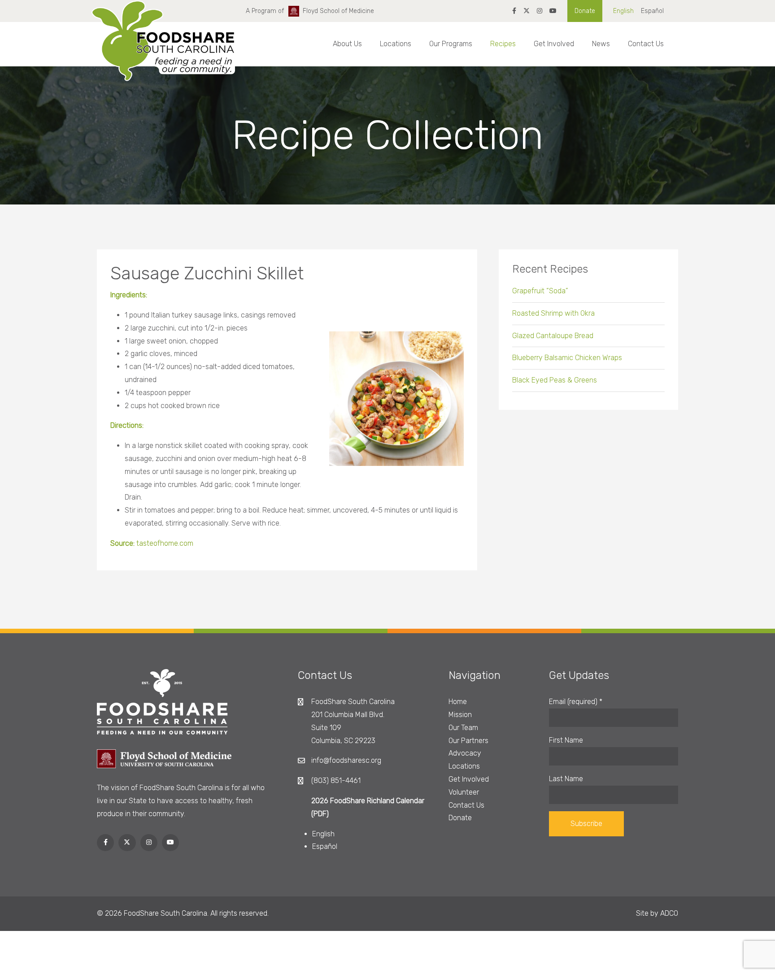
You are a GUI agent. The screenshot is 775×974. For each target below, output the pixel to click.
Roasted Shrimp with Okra (553, 313)
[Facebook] (514, 11)
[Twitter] (526, 11)
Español (652, 11)
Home (457, 701)
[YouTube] (553, 11)
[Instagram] (539, 11)
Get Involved (554, 43)
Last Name (566, 778)
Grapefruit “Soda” (540, 291)
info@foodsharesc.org (346, 760)
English (623, 11)
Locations (395, 43)
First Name (566, 740)
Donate (585, 11)
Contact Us (646, 43)
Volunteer (463, 792)
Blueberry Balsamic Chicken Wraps (567, 357)
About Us (347, 43)
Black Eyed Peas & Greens (554, 380)
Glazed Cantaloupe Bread (552, 335)
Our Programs (450, 43)
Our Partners (468, 740)
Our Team (463, 727)
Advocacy (464, 753)
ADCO (669, 913)
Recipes (503, 43)
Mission (460, 714)
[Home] (163, 49)
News (601, 43)
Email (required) (575, 701)
